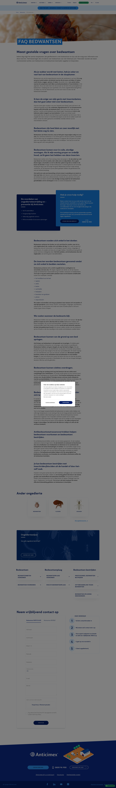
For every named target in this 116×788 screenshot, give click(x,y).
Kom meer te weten (47, 396)
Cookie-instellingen (50, 402)
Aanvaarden (65, 402)
